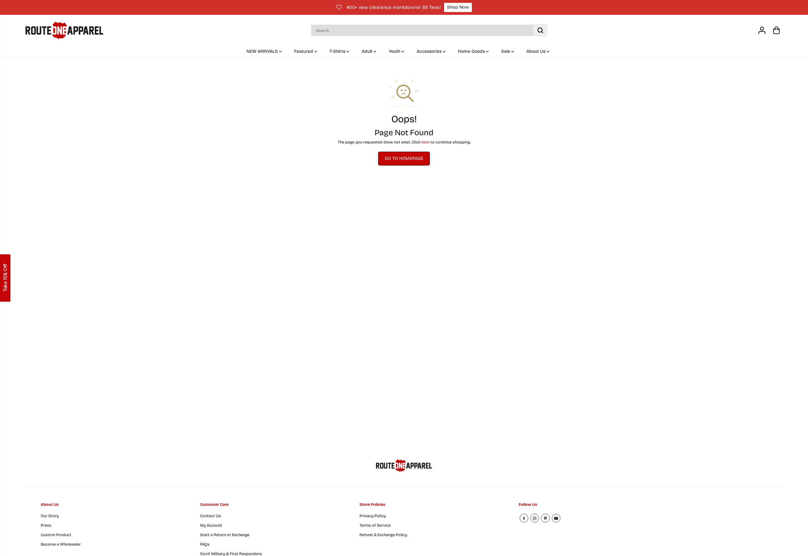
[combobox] (429, 30)
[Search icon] (540, 30)
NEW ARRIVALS (263, 51)
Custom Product (56, 534)
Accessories (430, 51)
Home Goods (472, 51)
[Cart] (776, 30)
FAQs (205, 544)
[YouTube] (556, 518)
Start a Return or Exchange (224, 534)
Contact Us (210, 515)
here (425, 142)
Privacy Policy (372, 515)
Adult (368, 51)
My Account (211, 525)
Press (46, 525)
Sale (506, 51)
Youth (395, 51)
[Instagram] (534, 518)
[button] (5, 278)
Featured (304, 51)
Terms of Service (375, 525)
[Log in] (762, 30)
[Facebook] (524, 518)
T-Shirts (338, 51)
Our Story (50, 515)
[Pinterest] (545, 518)
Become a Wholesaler (61, 544)
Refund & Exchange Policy (383, 534)
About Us (536, 51)
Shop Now (458, 7)
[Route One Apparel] (64, 30)
